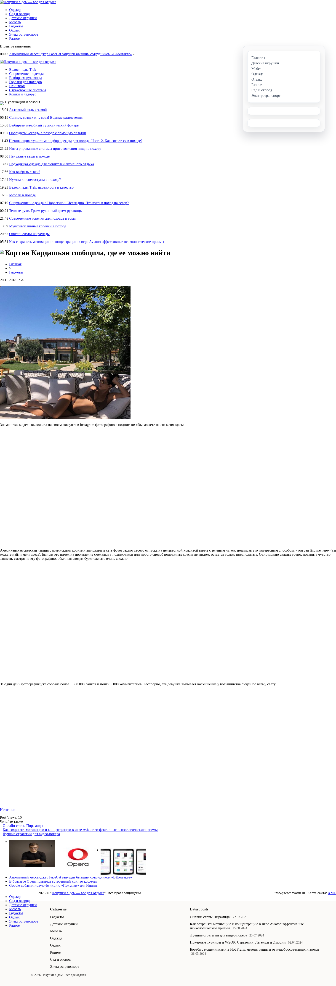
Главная (15, 264)
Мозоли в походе (22, 195)
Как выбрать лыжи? (24, 172)
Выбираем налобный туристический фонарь (44, 125)
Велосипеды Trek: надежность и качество (41, 187)
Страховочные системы (27, 90)
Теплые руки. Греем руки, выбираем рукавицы (46, 211)
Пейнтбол (17, 86)
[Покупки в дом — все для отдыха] (28, 2)
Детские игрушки (23, 18)
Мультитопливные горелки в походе (37, 226)
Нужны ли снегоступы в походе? (35, 179)
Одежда (15, 10)
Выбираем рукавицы (25, 78)
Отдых (14, 30)
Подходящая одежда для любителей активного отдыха (51, 164)
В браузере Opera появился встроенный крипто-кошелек (53, 881)
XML (332, 893)
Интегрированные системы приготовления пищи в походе (55, 148)
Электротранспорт (23, 34)
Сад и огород (19, 14)
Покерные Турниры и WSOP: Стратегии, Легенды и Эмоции (238, 942)
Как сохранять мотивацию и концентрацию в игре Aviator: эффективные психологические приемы (86, 242)
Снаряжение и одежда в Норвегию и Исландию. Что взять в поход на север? (69, 203)
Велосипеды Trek (22, 69)
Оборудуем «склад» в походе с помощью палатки (47, 133)
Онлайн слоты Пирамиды (29, 234)
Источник (8, 810)
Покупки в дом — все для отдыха (78, 893)
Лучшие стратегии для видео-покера (31, 834)
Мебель (15, 22)
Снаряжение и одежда (26, 74)
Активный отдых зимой (28, 110)
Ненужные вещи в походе (29, 156)
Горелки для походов (25, 82)
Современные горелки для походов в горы (42, 218)
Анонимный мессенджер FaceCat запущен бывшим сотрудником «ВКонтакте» (70, 54)
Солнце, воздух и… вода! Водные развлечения (46, 117)
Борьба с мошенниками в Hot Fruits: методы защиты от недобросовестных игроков (254, 949)
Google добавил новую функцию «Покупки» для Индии (53, 885)
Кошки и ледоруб (22, 94)
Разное (14, 38)
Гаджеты (16, 26)
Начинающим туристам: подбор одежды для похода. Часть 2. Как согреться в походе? (75, 141)
